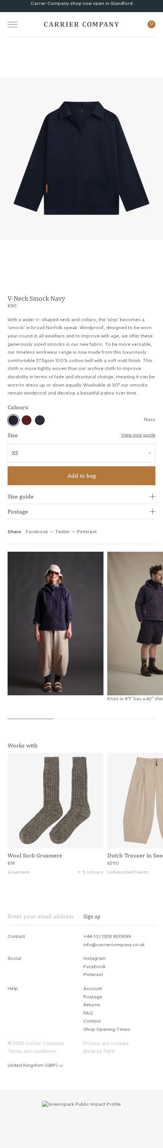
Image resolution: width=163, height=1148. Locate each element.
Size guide (21, 496)
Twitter (63, 532)
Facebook (37, 532)
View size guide (138, 435)
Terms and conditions (32, 1051)
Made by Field (98, 1051)
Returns (91, 1005)
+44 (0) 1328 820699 (107, 936)
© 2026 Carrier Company (36, 1043)
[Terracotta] (26, 420)
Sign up (91, 916)
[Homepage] (81, 24)
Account (92, 989)
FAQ (88, 1013)
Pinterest (87, 532)
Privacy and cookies (106, 1043)
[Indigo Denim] (39, 420)
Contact (92, 1021)
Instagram (94, 958)
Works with (23, 745)
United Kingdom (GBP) (33, 1065)
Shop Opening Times (106, 1029)
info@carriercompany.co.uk (114, 945)
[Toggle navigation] (12, 24)
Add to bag (81, 475)
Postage (18, 511)
